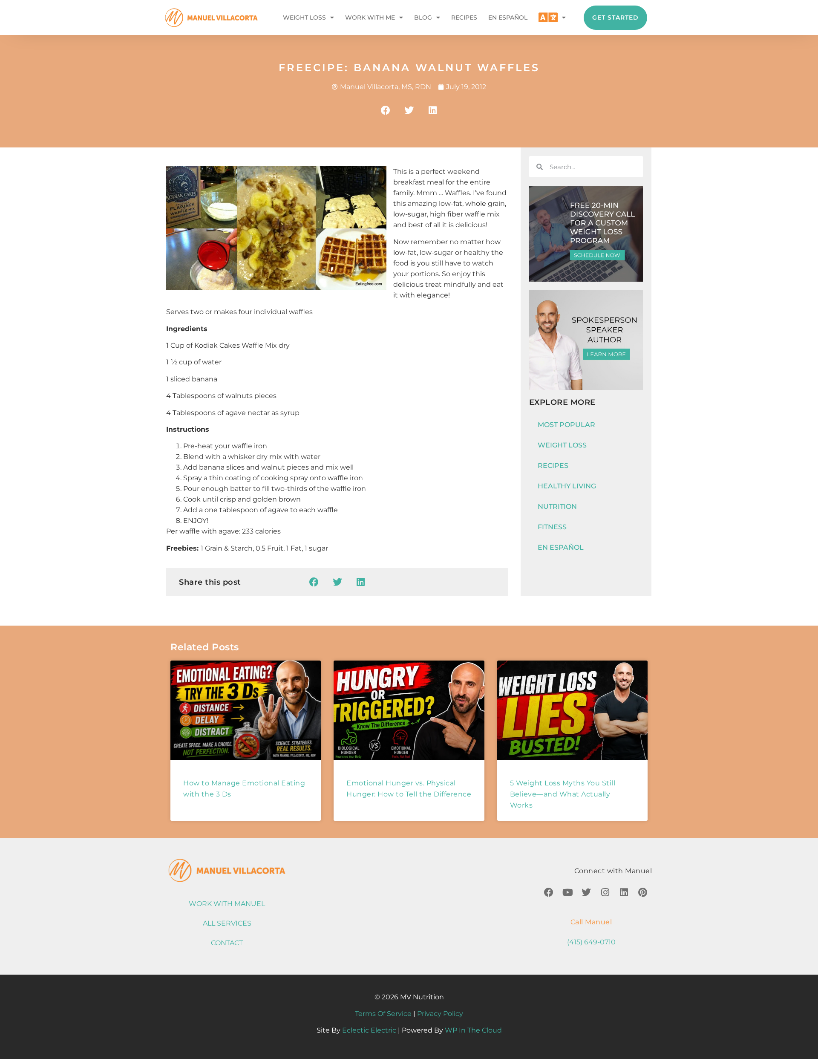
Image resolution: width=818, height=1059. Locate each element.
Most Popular (566, 425)
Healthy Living (567, 486)
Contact (227, 943)
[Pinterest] (642, 892)
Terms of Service (383, 1014)
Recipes (464, 17)
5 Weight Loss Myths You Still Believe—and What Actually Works (563, 794)
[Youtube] (567, 892)
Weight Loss (304, 17)
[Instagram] (605, 892)
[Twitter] (586, 892)
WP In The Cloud (473, 1030)
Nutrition (557, 506)
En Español (507, 17)
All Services (227, 923)
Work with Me (370, 17)
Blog (423, 17)
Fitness (552, 527)
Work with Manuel (227, 904)
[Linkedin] (623, 892)
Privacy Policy (440, 1014)
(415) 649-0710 (591, 942)
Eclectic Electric (369, 1030)
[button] (385, 110)
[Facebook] (548, 892)
